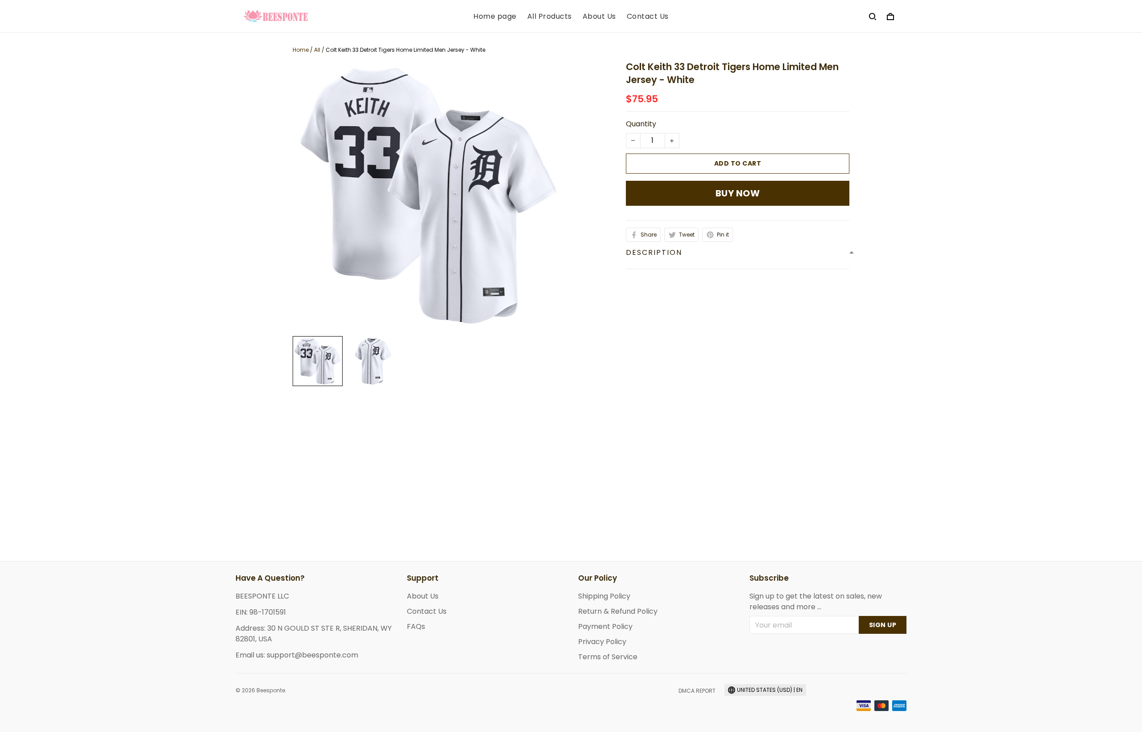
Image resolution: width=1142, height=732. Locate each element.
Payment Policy (605, 626)
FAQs (416, 626)
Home (301, 50)
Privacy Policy (602, 641)
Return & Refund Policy (618, 611)
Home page (495, 16)
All (317, 50)
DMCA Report (697, 691)
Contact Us (648, 16)
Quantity (641, 124)
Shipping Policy (604, 596)
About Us (599, 16)
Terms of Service (607, 657)
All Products (549, 16)
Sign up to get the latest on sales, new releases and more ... (815, 601)
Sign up (883, 624)
